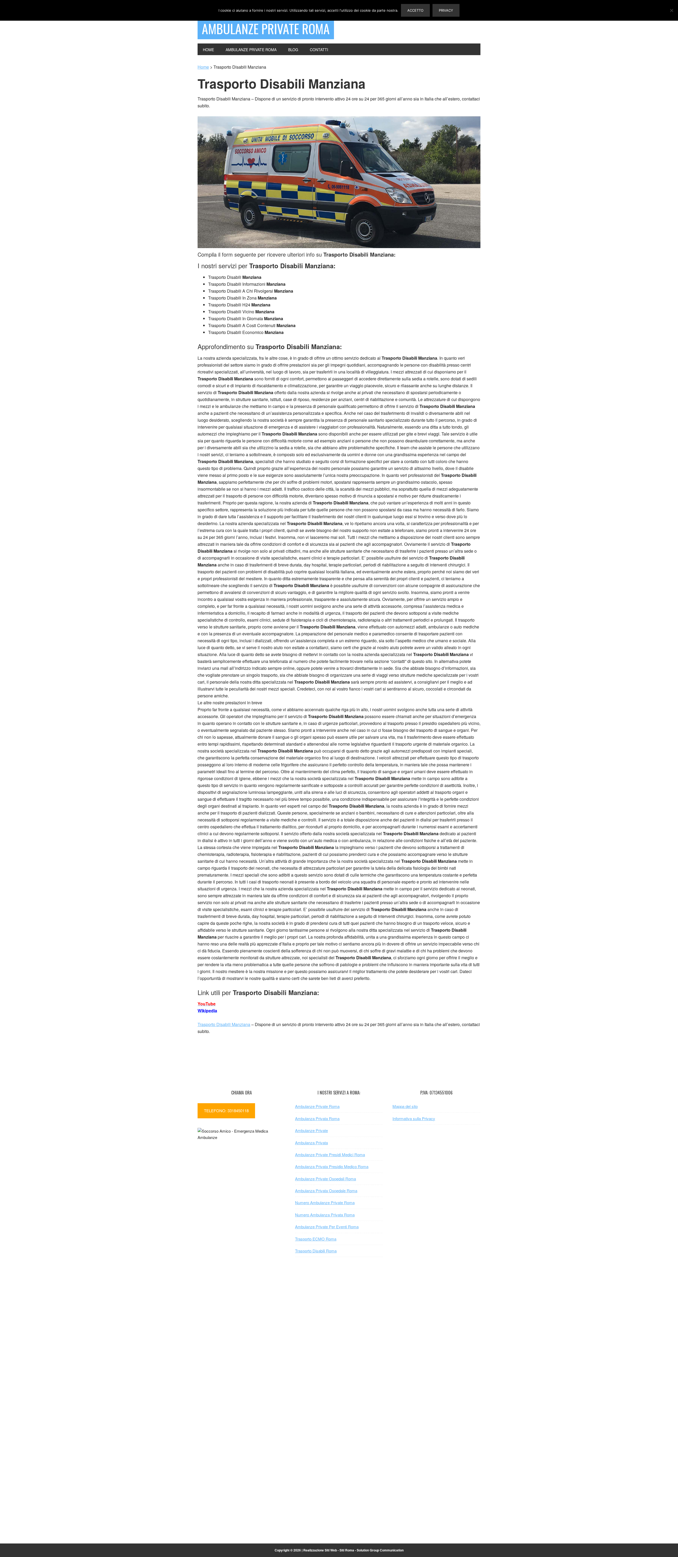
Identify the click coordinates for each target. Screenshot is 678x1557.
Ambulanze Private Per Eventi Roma (327, 1226)
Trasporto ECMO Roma (315, 1239)
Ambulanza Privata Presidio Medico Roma (331, 1166)
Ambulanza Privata (311, 1142)
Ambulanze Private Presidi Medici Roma (330, 1154)
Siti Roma (347, 1550)
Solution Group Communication (380, 1550)
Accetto (415, 10)
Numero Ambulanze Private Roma (325, 1202)
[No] (671, 10)
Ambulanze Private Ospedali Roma (325, 1178)
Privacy (446, 10)
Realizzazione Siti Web (320, 1550)
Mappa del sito (405, 1106)
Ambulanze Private (311, 1130)
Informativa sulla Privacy (413, 1118)
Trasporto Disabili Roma (316, 1250)
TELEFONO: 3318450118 (226, 1110)
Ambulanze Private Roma (266, 28)
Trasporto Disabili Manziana (224, 1024)
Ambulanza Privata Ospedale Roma (326, 1190)
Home (203, 67)
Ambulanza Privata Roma (317, 1118)
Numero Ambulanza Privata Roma (325, 1214)
